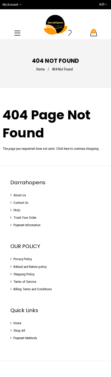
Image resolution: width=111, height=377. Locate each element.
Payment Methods (25, 338)
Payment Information (27, 225)
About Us (19, 195)
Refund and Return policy (29, 267)
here (66, 149)
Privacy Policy (22, 259)
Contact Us (20, 203)
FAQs (16, 210)
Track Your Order (24, 218)
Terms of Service (24, 282)
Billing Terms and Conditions (32, 289)
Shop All (19, 330)
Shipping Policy (23, 274)
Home (40, 69)
